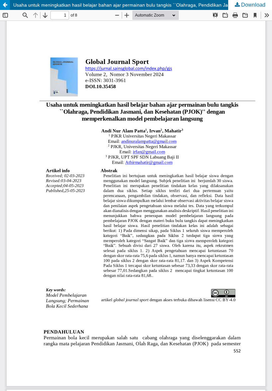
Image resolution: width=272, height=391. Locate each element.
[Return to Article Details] (5, 5)
